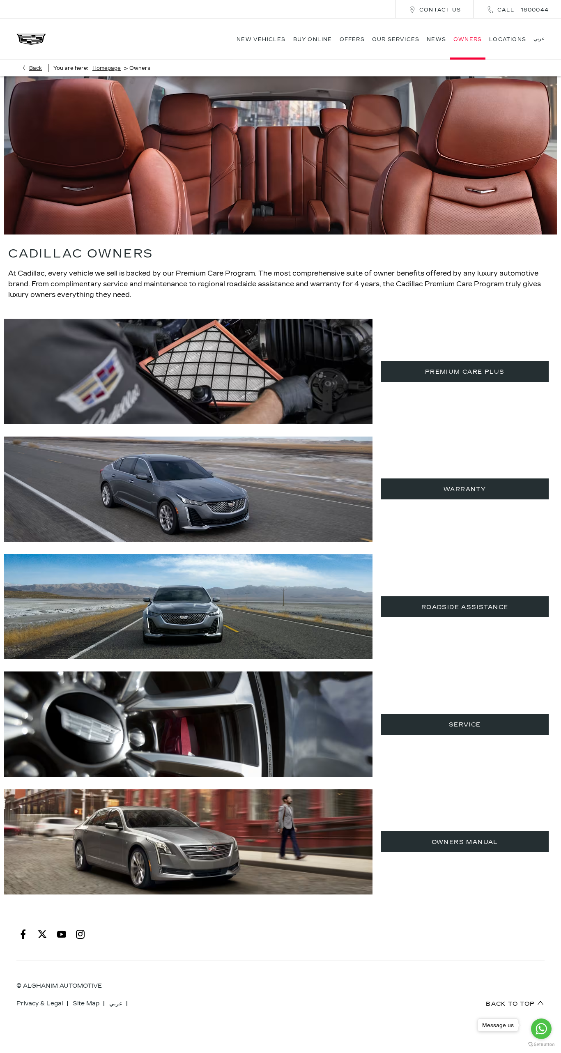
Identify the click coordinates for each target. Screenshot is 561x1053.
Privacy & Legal (39, 1003)
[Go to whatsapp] (541, 1029)
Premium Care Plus (465, 371)
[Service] (188, 724)
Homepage (106, 68)
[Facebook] (23, 934)
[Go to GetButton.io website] (541, 1044)
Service (465, 724)
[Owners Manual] (188, 841)
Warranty (465, 489)
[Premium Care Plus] (188, 371)
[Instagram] (80, 934)
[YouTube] (61, 934)
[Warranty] (188, 489)
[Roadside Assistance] (188, 606)
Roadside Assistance (464, 607)
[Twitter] (42, 934)
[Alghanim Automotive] (31, 39)
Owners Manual (465, 842)
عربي (115, 1003)
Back (35, 68)
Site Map (86, 1003)
